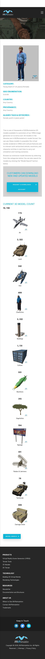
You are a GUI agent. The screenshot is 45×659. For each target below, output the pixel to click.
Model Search (11, 536)
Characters (20, 312)
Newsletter (6, 589)
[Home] (8, 12)
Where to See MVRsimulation (13, 602)
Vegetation (20, 418)
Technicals (20, 498)
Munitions (20, 392)
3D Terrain (6, 568)
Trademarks (7, 608)
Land (20, 259)
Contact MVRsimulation (11, 605)
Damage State (20, 524)
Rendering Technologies (11, 580)
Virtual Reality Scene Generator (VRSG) (16, 558)
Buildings (20, 339)
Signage (20, 445)
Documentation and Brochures (13, 592)
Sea (20, 286)
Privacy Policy (31, 648)
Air (20, 233)
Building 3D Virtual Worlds (12, 577)
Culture (19, 365)
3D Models (6, 565)
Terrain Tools (7, 562)
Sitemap (21, 648)
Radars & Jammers (19, 471)
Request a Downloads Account (22, 187)
